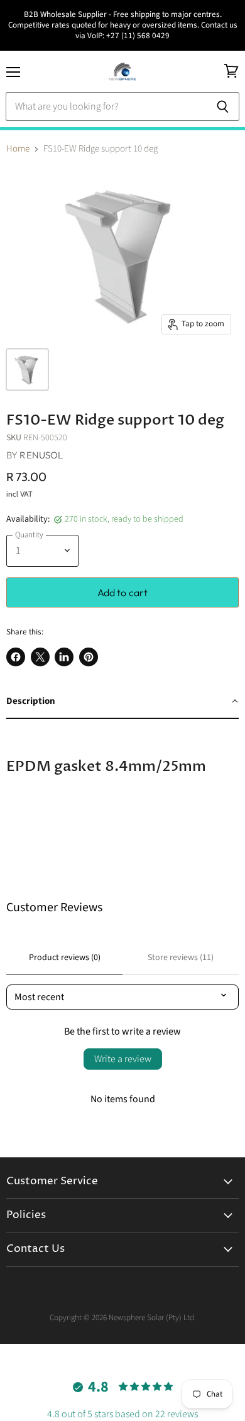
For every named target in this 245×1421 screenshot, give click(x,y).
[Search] (222, 106)
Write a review (122, 1059)
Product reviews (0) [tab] (65, 957)
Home (18, 148)
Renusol (41, 455)
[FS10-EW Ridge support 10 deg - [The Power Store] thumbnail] (27, 369)
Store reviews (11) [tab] (181, 957)
